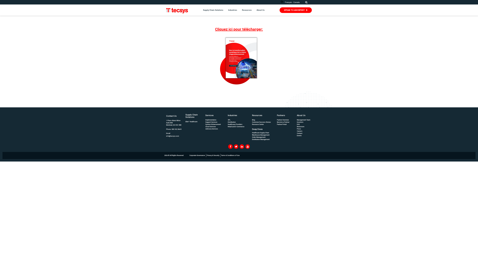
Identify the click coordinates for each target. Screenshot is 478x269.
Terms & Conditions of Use (230, 155)
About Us (261, 10)
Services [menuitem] (209, 115)
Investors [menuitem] (300, 122)
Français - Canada (292, 2)
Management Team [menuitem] (303, 120)
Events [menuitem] (299, 135)
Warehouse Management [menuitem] (260, 135)
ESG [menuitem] (298, 124)
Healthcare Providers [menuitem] (235, 124)
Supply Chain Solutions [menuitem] (191, 116)
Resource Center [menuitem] (258, 124)
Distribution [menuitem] (232, 122)
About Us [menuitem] (301, 115)
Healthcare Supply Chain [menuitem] (260, 133)
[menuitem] (261, 129)
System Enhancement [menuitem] (213, 124)
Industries (232, 10)
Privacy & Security (213, 155)
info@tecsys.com (172, 136)
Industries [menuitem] (232, 115)
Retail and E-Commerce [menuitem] (236, 127)
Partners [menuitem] (281, 115)
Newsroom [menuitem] (300, 127)
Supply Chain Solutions (213, 10)
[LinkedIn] (242, 146)
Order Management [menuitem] (259, 137)
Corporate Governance (197, 155)
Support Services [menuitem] (211, 122)
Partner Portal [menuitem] (282, 124)
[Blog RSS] (247, 146)
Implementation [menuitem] (210, 120)
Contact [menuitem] (299, 133)
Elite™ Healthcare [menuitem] (191, 122)
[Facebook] (230, 146)
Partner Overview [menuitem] (283, 120)
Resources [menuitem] (257, 115)
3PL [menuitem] (229, 120)
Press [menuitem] (299, 129)
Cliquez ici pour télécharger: (239, 29)
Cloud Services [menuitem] (210, 127)
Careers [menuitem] (299, 131)
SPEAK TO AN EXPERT (294, 10)
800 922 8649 (176, 129)
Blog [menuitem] (253, 120)
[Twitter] (236, 146)
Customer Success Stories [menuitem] (261, 122)
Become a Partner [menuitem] (283, 122)
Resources (247, 10)
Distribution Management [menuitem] (261, 139)
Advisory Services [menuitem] (211, 129)
